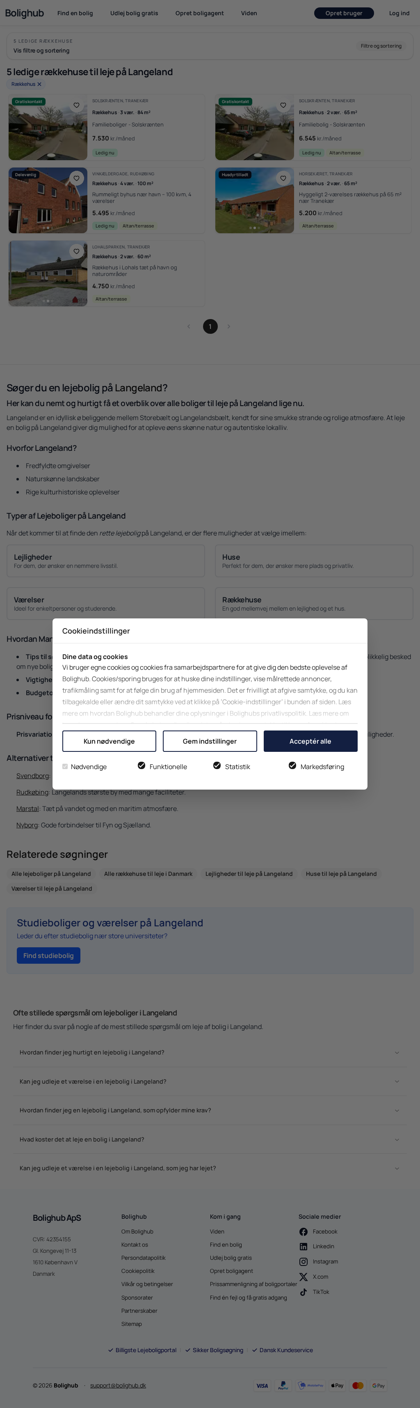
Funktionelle (168, 766)
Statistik (237, 766)
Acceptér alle (310, 741)
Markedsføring (322, 766)
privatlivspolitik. (284, 713)
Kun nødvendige (109, 741)
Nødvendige (89, 766)
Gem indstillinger (210, 741)
